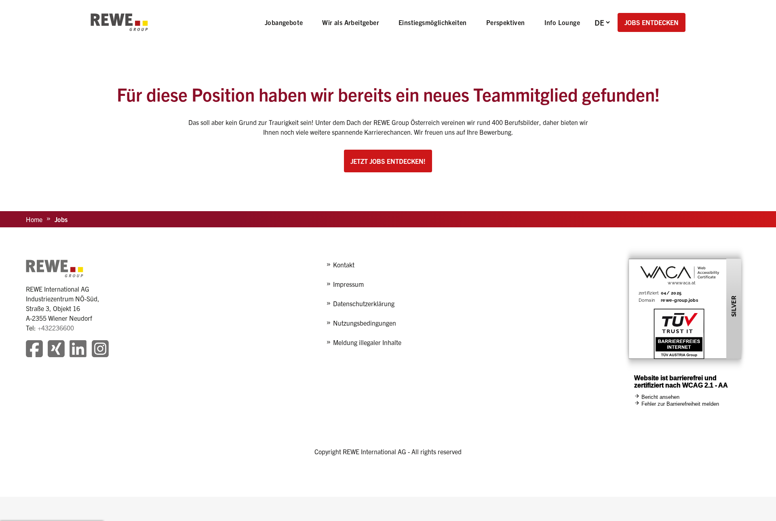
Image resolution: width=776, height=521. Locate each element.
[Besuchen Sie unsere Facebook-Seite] (34, 349)
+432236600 (56, 328)
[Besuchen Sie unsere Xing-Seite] (56, 349)
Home (34, 219)
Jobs (61, 219)
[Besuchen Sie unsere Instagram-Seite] (100, 349)
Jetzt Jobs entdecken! (388, 161)
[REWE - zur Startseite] (119, 22)
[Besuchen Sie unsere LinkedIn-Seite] (78, 349)
